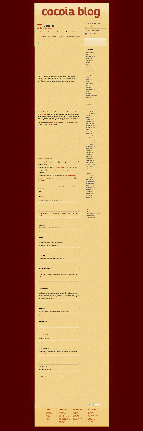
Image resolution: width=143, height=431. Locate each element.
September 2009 (89, 146)
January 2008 (89, 179)
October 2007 (89, 185)
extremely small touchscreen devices (47, 177)
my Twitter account (90, 217)
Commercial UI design (64, 418)
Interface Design (89, 76)
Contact (48, 416)
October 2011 (89, 111)
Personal (88, 87)
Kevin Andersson (44, 348)
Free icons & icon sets (63, 413)
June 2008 (88, 172)
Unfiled (87, 97)
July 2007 (88, 191)
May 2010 (88, 131)
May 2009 (88, 154)
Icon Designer (56, 112)
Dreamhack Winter (62, 167)
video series (50, 122)
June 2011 (88, 115)
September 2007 (89, 187)
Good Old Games (70, 175)
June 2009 (88, 152)
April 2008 (88, 174)
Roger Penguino (43, 289)
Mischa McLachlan (44, 335)
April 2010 (88, 133)
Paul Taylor (42, 255)
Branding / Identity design (64, 419)
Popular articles (76, 415)
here (51, 158)
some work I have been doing (62, 178)
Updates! (49, 26)
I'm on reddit (88, 206)
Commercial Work (90, 56)
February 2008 (89, 177)
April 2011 (88, 117)
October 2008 (89, 166)
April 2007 (88, 197)
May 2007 (88, 195)
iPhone (87, 79)
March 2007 (88, 199)
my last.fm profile (90, 215)
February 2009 (89, 160)
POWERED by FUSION (100, 45)
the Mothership (55, 36)
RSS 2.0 (61, 186)
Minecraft (57, 122)
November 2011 (89, 110)
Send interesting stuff (77, 418)
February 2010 (89, 137)
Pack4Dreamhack (67, 169)
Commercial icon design (64, 416)
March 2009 (88, 158)
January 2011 (89, 123)
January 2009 (89, 162)
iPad (87, 77)
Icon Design (88, 72)
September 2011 (89, 113)
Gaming (87, 64)
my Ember (88, 210)
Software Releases (90, 95)
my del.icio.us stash (90, 208)
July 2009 (88, 150)
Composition (47, 161)
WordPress (53, 406)
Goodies (88, 68)
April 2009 (88, 156)
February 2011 (89, 121)
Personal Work (89, 89)
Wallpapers (88, 99)
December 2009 (89, 141)
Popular (87, 91)
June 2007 (88, 193)
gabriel (41, 237)
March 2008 (88, 176)
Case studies (76, 416)
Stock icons (61, 415)
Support (89, 418)
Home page (48, 412)
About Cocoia (49, 413)
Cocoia (62, 112)
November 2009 (89, 143)
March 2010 (88, 135)
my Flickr (88, 211)
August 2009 (89, 148)
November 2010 (89, 127)
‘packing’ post (68, 170)
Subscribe (75, 419)
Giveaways (88, 66)
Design (87, 58)
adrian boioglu (43, 321)
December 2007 (89, 181)
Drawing (88, 62)
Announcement (89, 52)
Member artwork (91, 419)
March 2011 (88, 119)
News (87, 85)
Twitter (47, 418)
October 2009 (89, 144)
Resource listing (91, 413)
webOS (87, 101)
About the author (76, 413)
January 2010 (89, 139)
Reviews (88, 93)
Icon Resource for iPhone (93, 415)
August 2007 (89, 189)
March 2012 (88, 108)
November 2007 (89, 183)
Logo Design (89, 83)
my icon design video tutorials (93, 213)
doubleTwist (88, 60)
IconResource (89, 74)
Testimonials (61, 422)
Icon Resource (42, 114)
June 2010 (88, 129)
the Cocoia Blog (77, 409)
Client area (48, 419)
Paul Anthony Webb (44, 268)
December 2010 (89, 125)
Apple (87, 54)
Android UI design (71, 177)
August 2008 (89, 168)
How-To (87, 70)
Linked (87, 81)
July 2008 (88, 170)
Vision (47, 415)
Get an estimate (62, 421)
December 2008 (89, 164)
